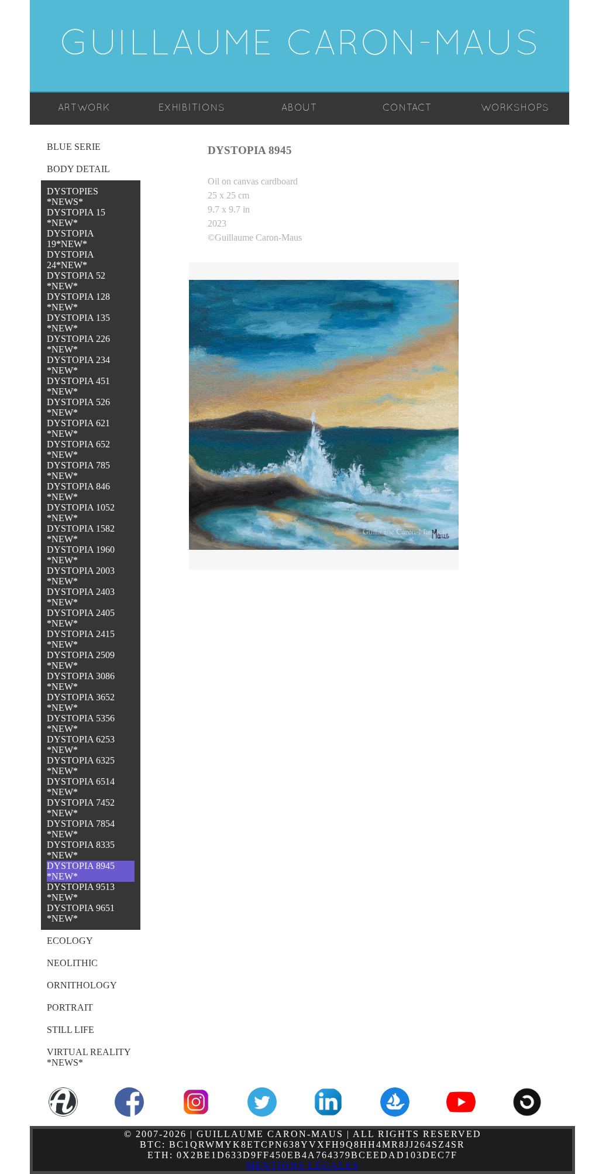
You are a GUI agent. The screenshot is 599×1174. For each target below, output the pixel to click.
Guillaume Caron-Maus (300, 45)
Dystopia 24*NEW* (70, 259)
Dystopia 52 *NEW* (76, 281)
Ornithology (82, 985)
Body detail (78, 169)
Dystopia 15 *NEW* (76, 217)
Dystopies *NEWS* (72, 196)
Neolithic (72, 963)
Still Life (70, 1030)
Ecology (70, 941)
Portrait (70, 1007)
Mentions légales (302, 1165)
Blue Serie (74, 147)
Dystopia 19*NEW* (70, 238)
